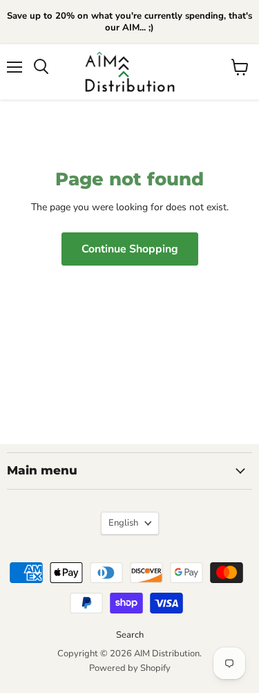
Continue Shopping (129, 249)
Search (130, 635)
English (123, 523)
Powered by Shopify (130, 668)
